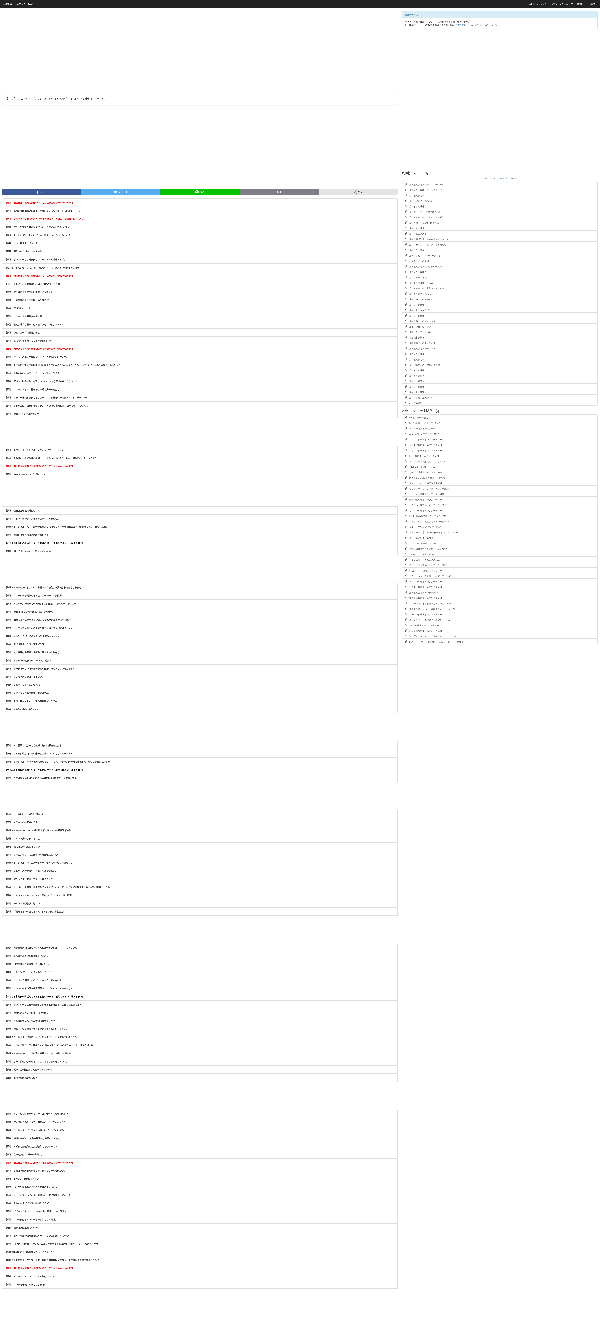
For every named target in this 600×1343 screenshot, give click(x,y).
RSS (579, 4)
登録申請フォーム (463, 24)
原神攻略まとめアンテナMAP (17, 4)
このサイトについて (536, 4)
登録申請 (590, 4)
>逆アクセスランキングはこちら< (500, 178)
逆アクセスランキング (562, 4)
